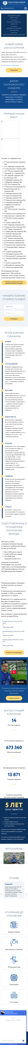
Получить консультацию (14, 653)
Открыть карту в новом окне (10, 65)
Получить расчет (14, 698)
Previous (1, 863)
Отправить (14, 319)
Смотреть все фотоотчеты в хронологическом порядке (14, 282)
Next (26, 863)
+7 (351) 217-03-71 (8, 8)
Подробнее (14, 70)
